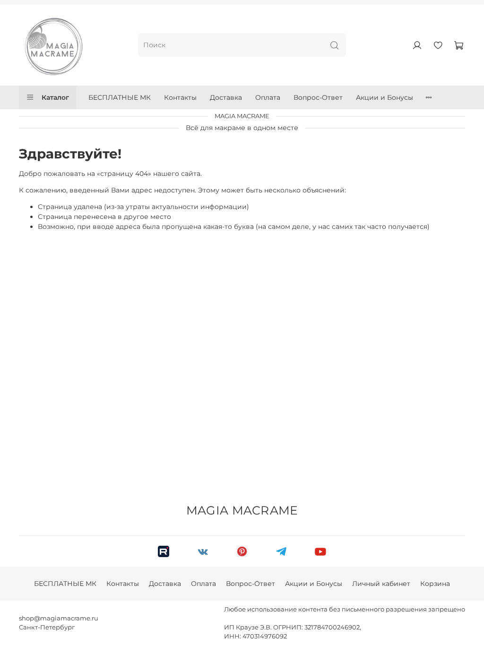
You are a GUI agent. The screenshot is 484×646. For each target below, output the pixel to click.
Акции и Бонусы (384, 97)
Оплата (267, 97)
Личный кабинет (381, 583)
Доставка (226, 97)
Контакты (180, 97)
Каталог (55, 97)
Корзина (435, 583)
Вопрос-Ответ (318, 97)
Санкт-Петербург (47, 627)
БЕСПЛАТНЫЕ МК (119, 97)
